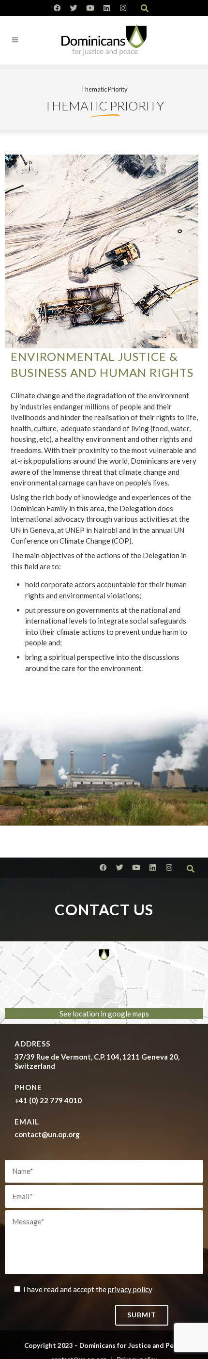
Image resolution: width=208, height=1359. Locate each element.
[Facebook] (57, 8)
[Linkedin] (106, 8)
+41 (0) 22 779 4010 (48, 1100)
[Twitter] (73, 8)
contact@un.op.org (47, 1134)
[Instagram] (123, 8)
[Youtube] (90, 8)
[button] (145, 8)
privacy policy (130, 1289)
